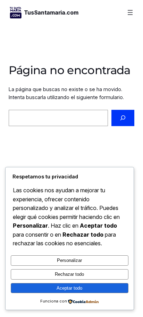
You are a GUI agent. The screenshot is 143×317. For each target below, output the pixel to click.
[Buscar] (122, 118)
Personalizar (69, 260)
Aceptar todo (69, 288)
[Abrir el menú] (130, 12)
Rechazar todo (69, 274)
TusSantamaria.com (51, 12)
